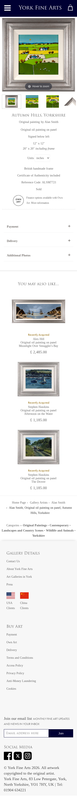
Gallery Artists (38, 502)
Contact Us (13, 561)
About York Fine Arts (19, 569)
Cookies (11, 688)
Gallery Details (23, 554)
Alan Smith (51, 122)
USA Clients (10, 605)
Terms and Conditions (19, 657)
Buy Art (14, 627)
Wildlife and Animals (60, 530)
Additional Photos (18, 255)
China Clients (24, 605)
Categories (12, 525)
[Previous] (5, 55)
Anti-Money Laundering (21, 681)
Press (9, 584)
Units (30, 158)
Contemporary (59, 525)
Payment (12, 226)
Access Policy (14, 665)
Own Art (11, 642)
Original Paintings (35, 525)
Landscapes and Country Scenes (22, 530)
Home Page (19, 502)
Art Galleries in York (19, 576)
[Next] (71, 55)
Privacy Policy (15, 673)
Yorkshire (38, 535)
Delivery (12, 241)
